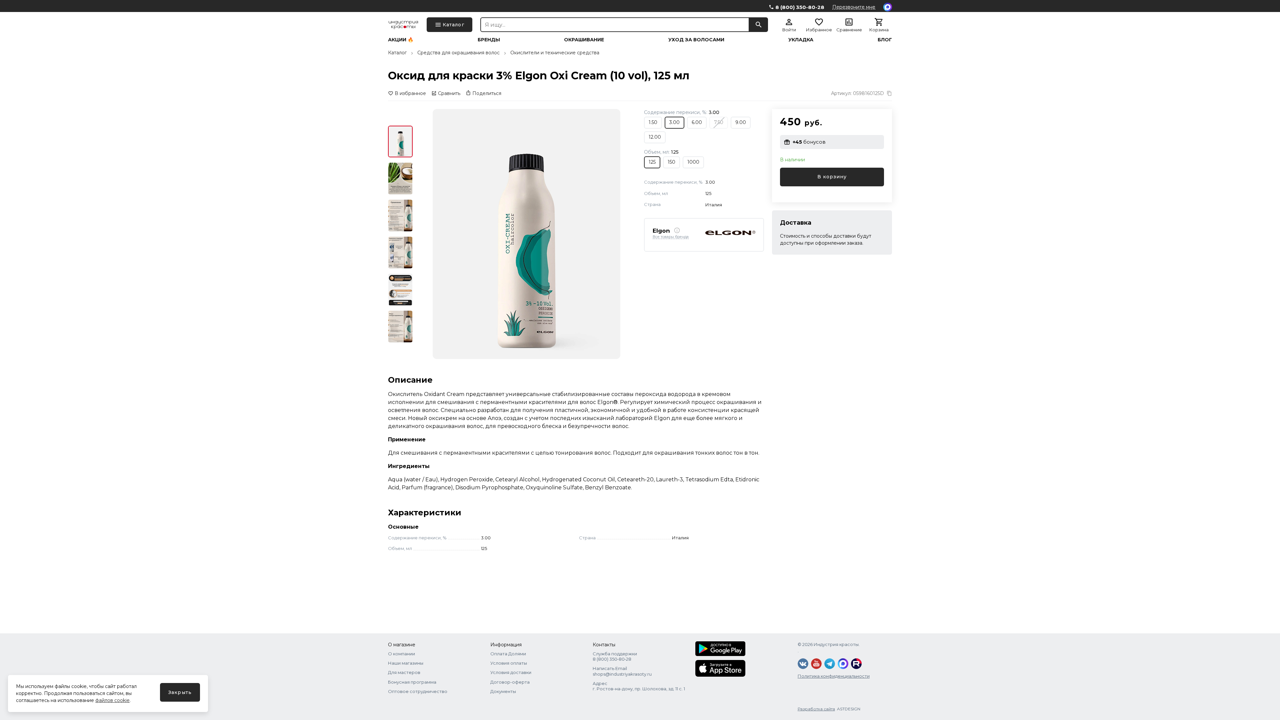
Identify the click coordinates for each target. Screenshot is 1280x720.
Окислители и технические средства (554, 53)
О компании (401, 653)
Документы (503, 691)
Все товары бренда (671, 237)
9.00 (740, 122)
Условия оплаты (508, 663)
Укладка (800, 39)
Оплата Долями (508, 653)
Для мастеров (404, 672)
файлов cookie (112, 700)
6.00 (697, 122)
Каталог (397, 53)
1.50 (653, 122)
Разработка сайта (816, 708)
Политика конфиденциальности (834, 676)
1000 (693, 162)
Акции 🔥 (400, 39)
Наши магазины (405, 663)
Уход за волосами (696, 39)
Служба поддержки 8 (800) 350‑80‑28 (615, 656)
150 (671, 162)
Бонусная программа (412, 682)
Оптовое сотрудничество (417, 691)
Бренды (489, 39)
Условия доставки (510, 672)
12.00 (655, 137)
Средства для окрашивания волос (458, 53)
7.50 (718, 122)
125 (652, 162)
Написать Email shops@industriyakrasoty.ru (622, 671)
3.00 (674, 122)
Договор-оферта (510, 682)
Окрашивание (584, 39)
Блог (885, 39)
